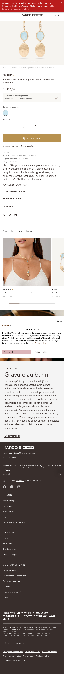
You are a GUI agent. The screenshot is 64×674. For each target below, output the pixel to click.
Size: (5, 120)
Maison (6, 68)
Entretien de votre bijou (13, 592)
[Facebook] (4, 487)
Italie (5, 643)
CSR (23, 660)
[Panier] (59, 15)
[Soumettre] (59, 474)
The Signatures (9, 549)
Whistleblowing (28, 656)
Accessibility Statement (11, 660)
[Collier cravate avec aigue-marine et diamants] (27, 262)
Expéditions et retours (14, 191)
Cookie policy (40, 343)
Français (18, 643)
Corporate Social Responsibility (16, 522)
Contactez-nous (10, 146)
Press (5, 517)
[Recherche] (52, 15)
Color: (11, 107)
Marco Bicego (9, 501)
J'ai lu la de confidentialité (24, 481)
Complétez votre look (17, 231)
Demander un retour (11, 581)
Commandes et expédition (14, 576)
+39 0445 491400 (10, 458)
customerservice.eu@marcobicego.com (19, 453)
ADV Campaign (10, 555)
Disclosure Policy (42, 656)
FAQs (5, 598)
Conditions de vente (49, 652)
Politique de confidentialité (13, 652)
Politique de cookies (32, 652)
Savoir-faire (7, 544)
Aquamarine (5, 113)
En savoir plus (12, 436)
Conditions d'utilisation (12, 656)
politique (20, 481)
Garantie (6, 587)
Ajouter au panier (32, 138)
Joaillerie (7, 538)
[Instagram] (11, 487)
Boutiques (7, 506)
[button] (7, 326)
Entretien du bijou (12, 199)
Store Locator (27, 146)
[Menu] (4, 15)
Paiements (8, 206)
